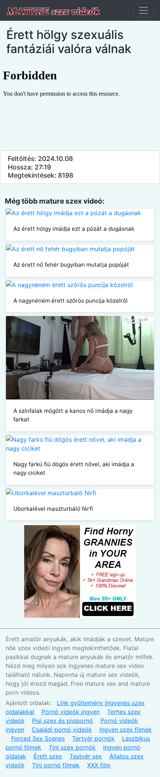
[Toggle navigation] (143, 10)
